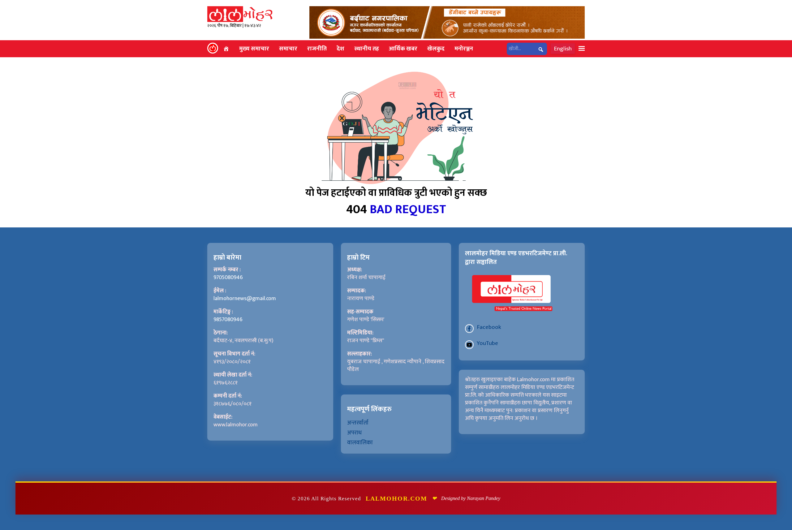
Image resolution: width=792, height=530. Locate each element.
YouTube (487, 343)
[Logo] (239, 14)
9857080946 (228, 319)
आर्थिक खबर (403, 49)
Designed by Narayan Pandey (470, 498)
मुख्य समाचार (254, 49)
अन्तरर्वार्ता (357, 423)
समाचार (288, 49)
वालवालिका (360, 442)
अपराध (354, 432)
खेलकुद (436, 49)
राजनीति (317, 49)
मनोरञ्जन (463, 49)
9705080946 (228, 277)
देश (340, 49)
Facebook (489, 327)
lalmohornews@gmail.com (244, 298)
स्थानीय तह (366, 49)
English (563, 49)
